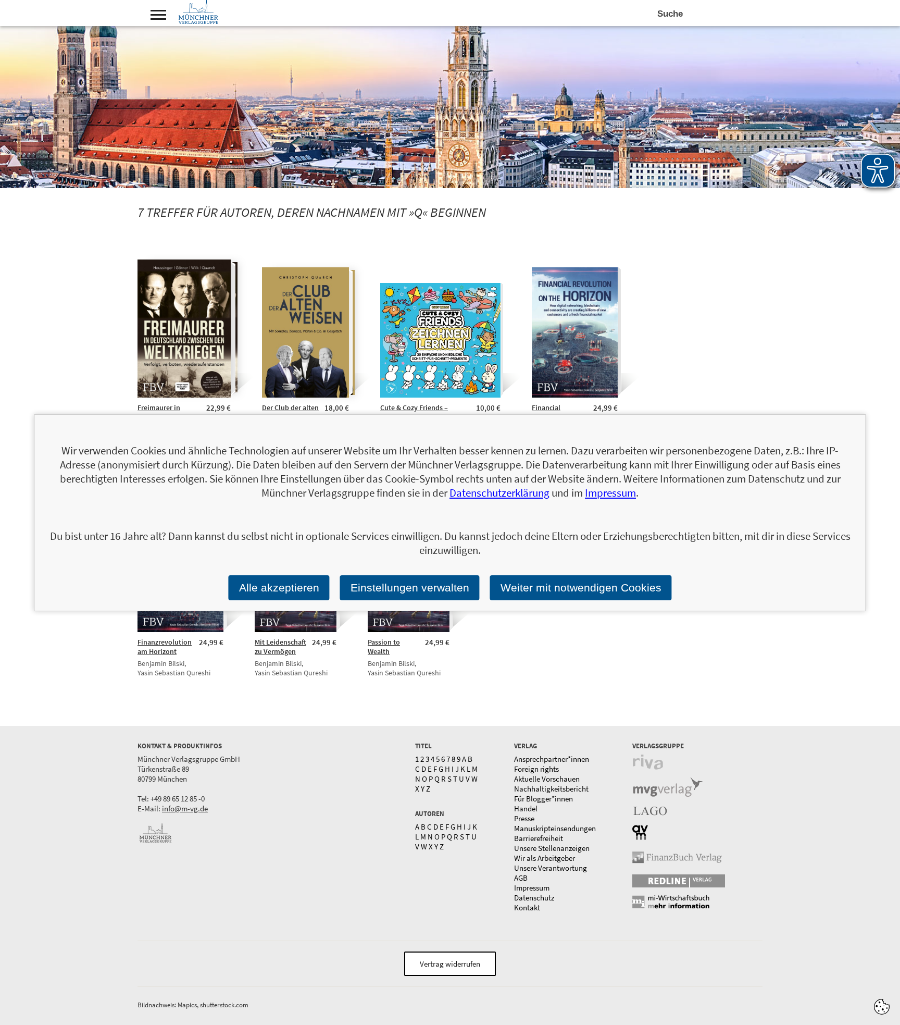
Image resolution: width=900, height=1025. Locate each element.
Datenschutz (534, 898)
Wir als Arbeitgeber (544, 858)
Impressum (531, 888)
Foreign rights (536, 769)
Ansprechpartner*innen (551, 759)
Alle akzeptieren (279, 588)
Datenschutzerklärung (499, 493)
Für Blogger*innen (543, 799)
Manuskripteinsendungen (555, 828)
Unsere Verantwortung (550, 868)
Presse (524, 818)
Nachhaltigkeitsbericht (551, 789)
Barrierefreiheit (538, 838)
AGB (521, 878)
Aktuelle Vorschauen (547, 779)
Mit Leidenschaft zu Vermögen (280, 646)
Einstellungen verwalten (410, 588)
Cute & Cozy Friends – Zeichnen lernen (414, 412)
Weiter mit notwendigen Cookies (581, 588)
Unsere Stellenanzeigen (552, 848)
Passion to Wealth (384, 646)
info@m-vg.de (185, 808)
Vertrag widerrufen (450, 964)
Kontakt (527, 907)
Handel (526, 808)
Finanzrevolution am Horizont (165, 646)
